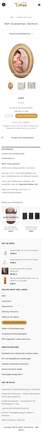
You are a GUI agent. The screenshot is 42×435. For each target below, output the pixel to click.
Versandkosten (27, 108)
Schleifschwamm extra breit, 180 (31, 228)
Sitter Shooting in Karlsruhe (13, 420)
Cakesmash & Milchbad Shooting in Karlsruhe (21, 389)
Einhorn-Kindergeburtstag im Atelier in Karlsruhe (18, 414)
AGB (3, 296)
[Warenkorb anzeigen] (39, 4)
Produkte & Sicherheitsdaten (14, 334)
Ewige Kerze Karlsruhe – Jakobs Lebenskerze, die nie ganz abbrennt (21, 395)
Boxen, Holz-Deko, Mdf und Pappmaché (24, 126)
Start (12, 17)
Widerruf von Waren (10, 317)
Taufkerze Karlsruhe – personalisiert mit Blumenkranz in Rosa (18, 402)
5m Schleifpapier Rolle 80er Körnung (11, 228)
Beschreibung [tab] (7, 149)
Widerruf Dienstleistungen (13, 328)
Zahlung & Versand (10, 312)
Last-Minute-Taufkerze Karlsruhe (15, 408)
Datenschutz (7, 306)
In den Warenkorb (26, 116)
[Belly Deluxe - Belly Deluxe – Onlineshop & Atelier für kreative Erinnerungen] (21, 4)
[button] (3, 4)
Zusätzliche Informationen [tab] (13, 154)
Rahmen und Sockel (24, 17)
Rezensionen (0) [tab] (8, 158)
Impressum (6, 301)
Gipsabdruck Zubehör (13, 128)
